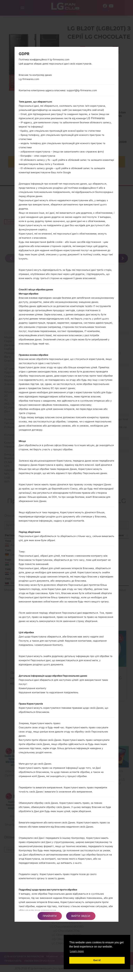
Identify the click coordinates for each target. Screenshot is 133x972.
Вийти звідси (80, 915)
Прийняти (50, 915)
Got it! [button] (97, 960)
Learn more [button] (77, 951)
